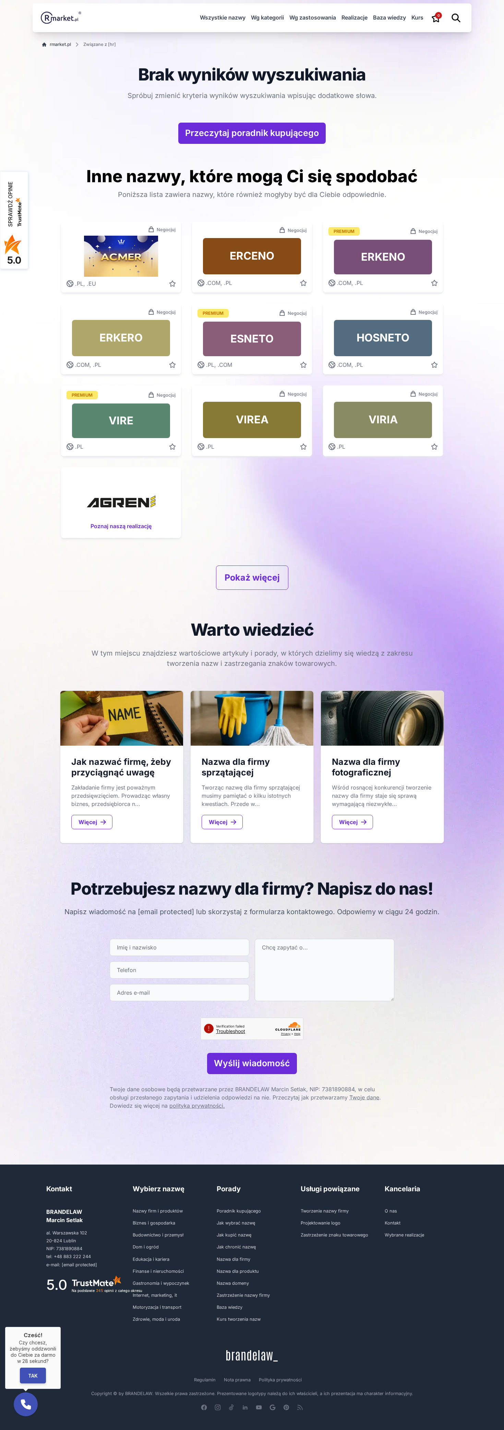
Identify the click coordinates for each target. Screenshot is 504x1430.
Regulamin (205, 1379)
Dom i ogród (146, 1246)
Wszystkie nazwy (222, 17)
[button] (26, 1404)
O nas (391, 1211)
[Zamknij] (61, 1327)
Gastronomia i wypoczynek (161, 1283)
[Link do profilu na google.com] (272, 1407)
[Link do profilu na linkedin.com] (245, 1407)
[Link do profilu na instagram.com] (217, 1407)
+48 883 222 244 (72, 1256)
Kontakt (392, 1223)
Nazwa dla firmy (233, 1259)
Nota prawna (237, 1379)
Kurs (417, 17)
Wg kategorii (267, 17)
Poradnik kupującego (239, 1211)
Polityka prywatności (280, 1379)
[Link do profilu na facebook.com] (204, 1407)
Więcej (88, 822)
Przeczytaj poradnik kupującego (252, 133)
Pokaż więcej (252, 577)
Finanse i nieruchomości (158, 1271)
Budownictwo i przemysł (158, 1235)
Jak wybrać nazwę (236, 1223)
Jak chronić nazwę (236, 1246)
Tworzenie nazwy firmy (325, 1211)
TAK (33, 1375)
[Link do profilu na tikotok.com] (231, 1407)
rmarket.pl (60, 44)
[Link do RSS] (300, 1407)
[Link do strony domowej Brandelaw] (252, 1355)
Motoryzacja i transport (157, 1307)
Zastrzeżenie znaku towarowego (334, 1235)
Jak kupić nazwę (234, 1235)
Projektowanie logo (320, 1223)
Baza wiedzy (389, 17)
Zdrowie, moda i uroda (156, 1319)
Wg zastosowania (312, 17)
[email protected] (166, 912)
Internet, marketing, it (155, 1295)
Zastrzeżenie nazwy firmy (243, 1295)
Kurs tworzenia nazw (239, 1319)
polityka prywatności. (197, 1105)
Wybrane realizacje (404, 1235)
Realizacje (354, 17)
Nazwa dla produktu (238, 1271)
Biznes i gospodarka (154, 1223)
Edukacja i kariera (151, 1259)
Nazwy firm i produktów (158, 1211)
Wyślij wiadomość (252, 1063)
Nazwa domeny (233, 1283)
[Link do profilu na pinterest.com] (286, 1407)
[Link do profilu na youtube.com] (258, 1407)
